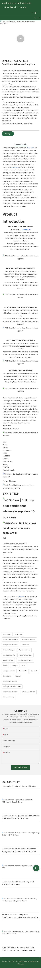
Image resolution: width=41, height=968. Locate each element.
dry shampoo (7, 634)
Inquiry (7, 134)
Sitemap (21, 964)
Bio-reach (34, 671)
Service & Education (29, 786)
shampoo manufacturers (10, 644)
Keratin (5, 665)
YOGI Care (30, 148)
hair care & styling (8, 697)
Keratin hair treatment (25, 655)
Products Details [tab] (20, 144)
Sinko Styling (7, 676)
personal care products (10, 681)
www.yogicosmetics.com (30, 961)
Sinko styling (7, 786)
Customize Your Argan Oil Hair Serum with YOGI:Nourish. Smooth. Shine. (20, 817)
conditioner (15, 167)
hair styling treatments (28, 691)
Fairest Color (23, 671)
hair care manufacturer (28, 639)
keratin (21, 596)
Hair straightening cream (25, 660)
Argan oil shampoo (24, 650)
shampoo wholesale (9, 671)
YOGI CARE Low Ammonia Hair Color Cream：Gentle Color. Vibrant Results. (19, 948)
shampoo (14, 665)
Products (17, 786)
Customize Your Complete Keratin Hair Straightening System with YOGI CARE (19, 850)
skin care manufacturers (10, 691)
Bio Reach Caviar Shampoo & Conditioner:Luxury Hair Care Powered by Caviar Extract (20, 916)
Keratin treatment (8, 660)
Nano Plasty (18, 634)
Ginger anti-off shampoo (10, 639)
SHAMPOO (26, 230)
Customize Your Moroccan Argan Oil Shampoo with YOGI (18, 882)
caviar (23, 665)
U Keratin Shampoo (9, 650)
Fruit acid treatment (9, 655)
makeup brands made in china (12, 686)
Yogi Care (18, 676)
